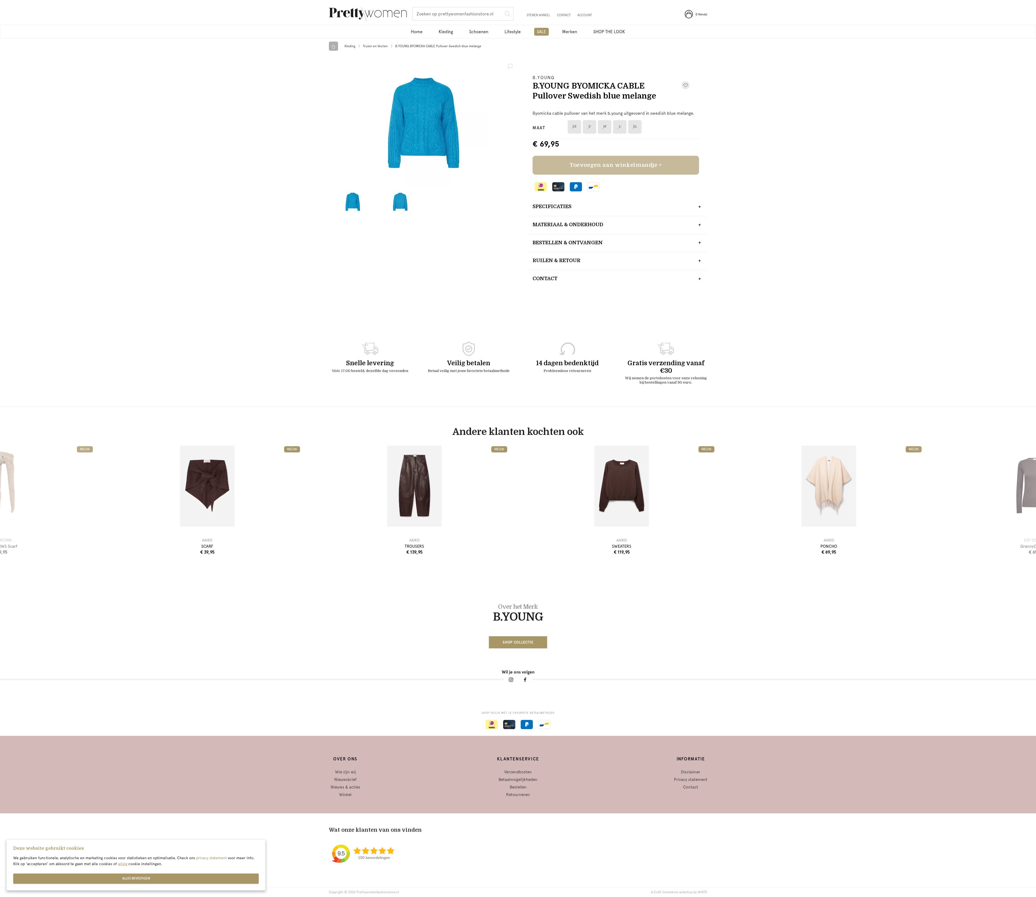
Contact (564, 15)
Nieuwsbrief (345, 779)
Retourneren (518, 794)
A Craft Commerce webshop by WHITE (679, 892)
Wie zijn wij (345, 772)
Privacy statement (690, 779)
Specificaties (552, 206)
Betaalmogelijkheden (518, 779)
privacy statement (211, 858)
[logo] (368, 14)
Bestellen (518, 787)
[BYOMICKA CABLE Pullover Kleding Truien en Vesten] (423, 122)
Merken (569, 31)
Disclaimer (690, 772)
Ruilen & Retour (556, 260)
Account (584, 15)
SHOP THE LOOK (609, 31)
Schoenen (478, 31)
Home (416, 31)
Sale (541, 31)
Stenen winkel (538, 15)
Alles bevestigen (136, 878)
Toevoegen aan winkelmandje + (616, 165)
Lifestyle (513, 31)
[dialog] (135, 865)
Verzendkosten (518, 772)
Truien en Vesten (375, 46)
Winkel (345, 794)
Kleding (446, 31)
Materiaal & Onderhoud (568, 224)
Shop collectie (518, 642)
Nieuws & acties (345, 787)
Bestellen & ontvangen (568, 242)
